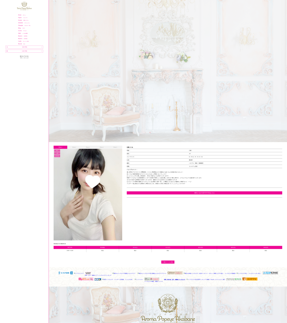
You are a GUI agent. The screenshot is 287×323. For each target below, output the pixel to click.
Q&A (23, 33)
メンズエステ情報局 (230, 273)
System (23, 20)
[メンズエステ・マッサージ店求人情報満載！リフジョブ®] (85, 279)
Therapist (24, 25)
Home (22, 15)
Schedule (24, 22)
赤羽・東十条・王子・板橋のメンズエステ (174, 279)
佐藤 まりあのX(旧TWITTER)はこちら (204, 192)
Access (22, 30)
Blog (21, 28)
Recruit (21, 44)
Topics (23, 17)
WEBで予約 (24, 47)
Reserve (22, 36)
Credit (23, 41)
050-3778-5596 (24, 56)
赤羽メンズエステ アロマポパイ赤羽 (24, 6)
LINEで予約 (24, 51)
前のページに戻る (168, 262)
